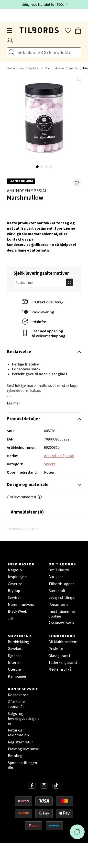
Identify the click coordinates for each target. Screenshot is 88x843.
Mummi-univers (21, 604)
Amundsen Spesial (27, 191)
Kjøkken (34, 68)
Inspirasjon (17, 576)
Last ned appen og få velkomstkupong (48, 333)
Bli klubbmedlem (62, 641)
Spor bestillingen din (22, 765)
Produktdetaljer (23, 419)
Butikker (55, 576)
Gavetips (15, 583)
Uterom (14, 669)
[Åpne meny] (10, 31)
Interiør (14, 662)
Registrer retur (20, 742)
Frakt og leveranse (23, 748)
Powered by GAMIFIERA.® (23, 528)
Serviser (14, 597)
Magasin (15, 569)
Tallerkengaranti (62, 662)
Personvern (58, 604)
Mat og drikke (54, 68)
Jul (10, 618)
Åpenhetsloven (61, 622)
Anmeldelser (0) (27, 512)
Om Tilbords (58, 569)
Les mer (13, 403)
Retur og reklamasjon (18, 732)
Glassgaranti (59, 655)
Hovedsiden (15, 68)
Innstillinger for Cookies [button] (62, 613)
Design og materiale (28, 484)
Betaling (15, 755)
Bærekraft (57, 590)
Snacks (73, 68)
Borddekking (18, 641)
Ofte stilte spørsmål (16, 704)
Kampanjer (17, 676)
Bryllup (14, 590)
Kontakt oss (18, 694)
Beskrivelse (19, 351)
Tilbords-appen (61, 583)
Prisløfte (39, 321)
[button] (76, 182)
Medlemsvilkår (60, 669)
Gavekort (15, 648)
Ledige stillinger (62, 597)
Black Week (17, 611)
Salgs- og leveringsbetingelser (23, 718)
